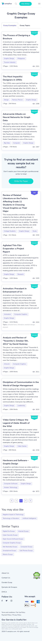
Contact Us (6, 578)
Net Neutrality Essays (10, 547)
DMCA (4, 592)
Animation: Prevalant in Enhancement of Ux (15, 290)
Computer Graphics (20, 314)
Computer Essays (26, 547)
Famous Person (17, 100)
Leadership (21, 406)
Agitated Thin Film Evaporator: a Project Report (13, 248)
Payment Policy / (7, 615)
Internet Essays (23, 531)
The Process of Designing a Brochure (16, 37)
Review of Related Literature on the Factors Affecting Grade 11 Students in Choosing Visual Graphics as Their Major (15, 203)
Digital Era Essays (9, 531)
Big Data (7, 143)
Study (35, 231)
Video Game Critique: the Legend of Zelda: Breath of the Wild (16, 423)
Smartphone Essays (9, 551)
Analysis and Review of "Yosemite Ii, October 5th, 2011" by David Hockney (15, 340)
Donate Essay (7, 582)
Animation (7, 314)
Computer (16, 143)
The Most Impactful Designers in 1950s (12, 78)
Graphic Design (9, 58)
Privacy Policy (16, 615)
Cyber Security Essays (10, 535)
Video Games (22, 446)
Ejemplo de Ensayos (9, 587)
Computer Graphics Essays (12, 543)
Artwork (7, 364)
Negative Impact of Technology (13, 514)
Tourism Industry (9, 62)
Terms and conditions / (9, 612)
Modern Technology (10, 487)
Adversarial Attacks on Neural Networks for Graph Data (16, 117)
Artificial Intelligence (29, 518)
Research (21, 274)
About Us (5, 573)
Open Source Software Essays (13, 539)
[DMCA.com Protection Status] (36, 575)
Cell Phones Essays (26, 551)
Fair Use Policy (20, 612)
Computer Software (10, 484)
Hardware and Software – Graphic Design (16, 462)
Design (6, 100)
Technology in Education (11, 518)
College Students (10, 231)
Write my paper (21, 181)
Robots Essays (8, 554)
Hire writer (25, 4)
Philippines (21, 58)
